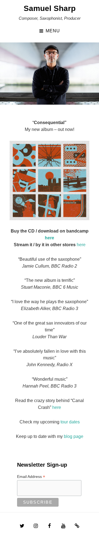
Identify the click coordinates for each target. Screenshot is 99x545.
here (49, 238)
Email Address (31, 476)
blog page (73, 436)
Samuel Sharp (50, 8)
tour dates (70, 422)
